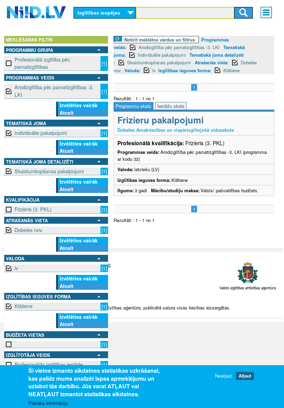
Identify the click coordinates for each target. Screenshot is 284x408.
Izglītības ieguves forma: (184, 70)
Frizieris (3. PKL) (33, 209)
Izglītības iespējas (99, 13)
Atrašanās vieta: (212, 62)
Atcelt (66, 112)
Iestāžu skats (171, 106)
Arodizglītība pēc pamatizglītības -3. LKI (54, 91)
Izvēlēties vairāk (79, 105)
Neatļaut (223, 376)
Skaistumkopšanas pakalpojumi (49, 171)
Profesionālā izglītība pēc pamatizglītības (42, 63)
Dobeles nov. (29, 229)
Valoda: (132, 70)
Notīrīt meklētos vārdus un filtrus (159, 39)
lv (16, 268)
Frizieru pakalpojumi (160, 119)
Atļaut (245, 376)
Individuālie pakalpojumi (41, 132)
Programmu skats (133, 106)
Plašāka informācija (48, 403)
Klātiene (24, 306)
